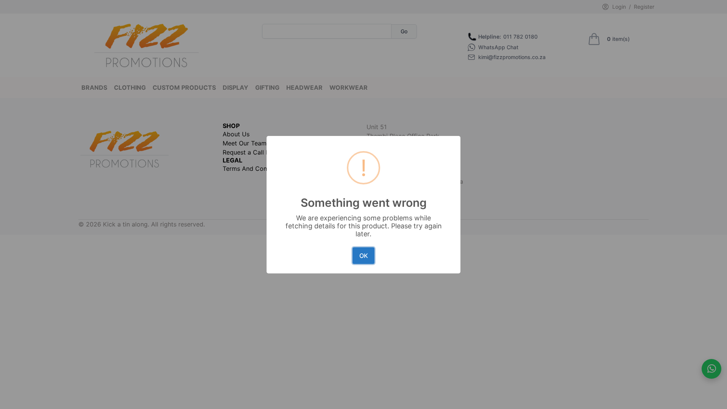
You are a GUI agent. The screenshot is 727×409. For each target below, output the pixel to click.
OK (363, 255)
